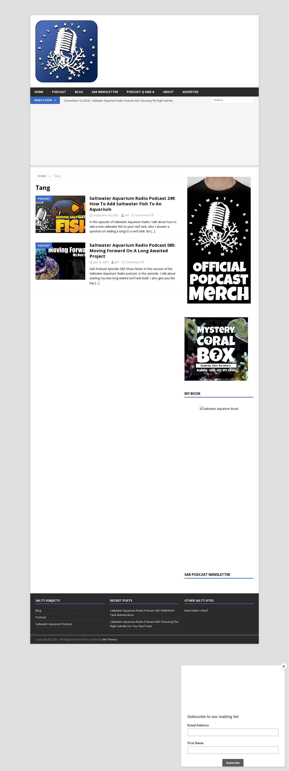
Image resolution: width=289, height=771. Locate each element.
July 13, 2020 (101, 262)
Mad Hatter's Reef (196, 610)
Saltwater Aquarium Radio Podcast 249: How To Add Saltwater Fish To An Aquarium (132, 203)
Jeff (127, 215)
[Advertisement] (144, 135)
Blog (79, 92)
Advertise (190, 92)
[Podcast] (60, 214)
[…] (153, 231)
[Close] (284, 666)
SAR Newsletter (105, 92)
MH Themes (110, 639)
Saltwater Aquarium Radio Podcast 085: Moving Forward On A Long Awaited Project (132, 250)
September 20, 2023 (105, 215)
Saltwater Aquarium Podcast (54, 624)
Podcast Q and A (140, 92)
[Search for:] (232, 100)
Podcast (59, 92)
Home (38, 92)
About (168, 92)
